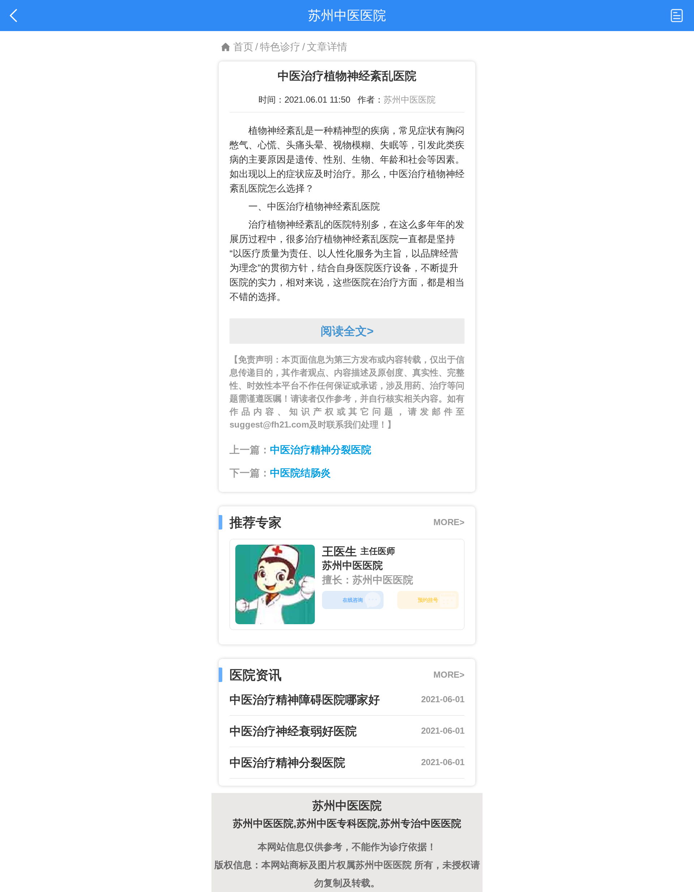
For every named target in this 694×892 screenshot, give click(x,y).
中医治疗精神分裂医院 (320, 449)
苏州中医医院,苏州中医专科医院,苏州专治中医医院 (347, 823)
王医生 (339, 551)
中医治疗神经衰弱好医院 (293, 731)
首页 (243, 46)
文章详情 (327, 46)
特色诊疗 (280, 46)
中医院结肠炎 (300, 473)
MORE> (448, 522)
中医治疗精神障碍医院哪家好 (305, 699)
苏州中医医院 (410, 99)
